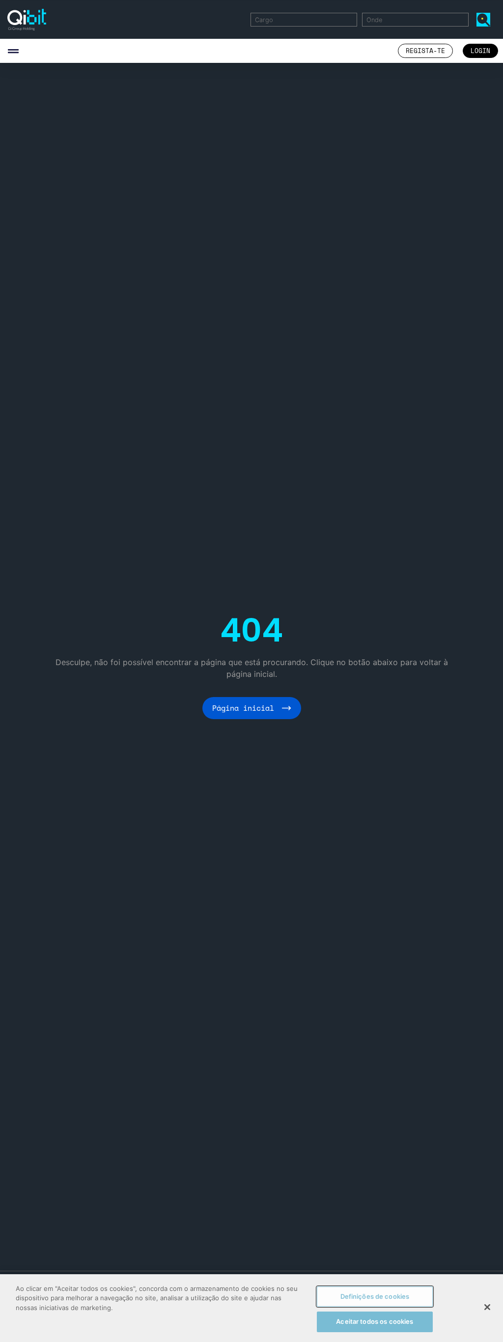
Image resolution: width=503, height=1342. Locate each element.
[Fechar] (487, 1307)
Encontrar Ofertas (485, 19)
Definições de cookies (375, 1296)
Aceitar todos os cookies (374, 1321)
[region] (251, 1308)
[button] (13, 51)
